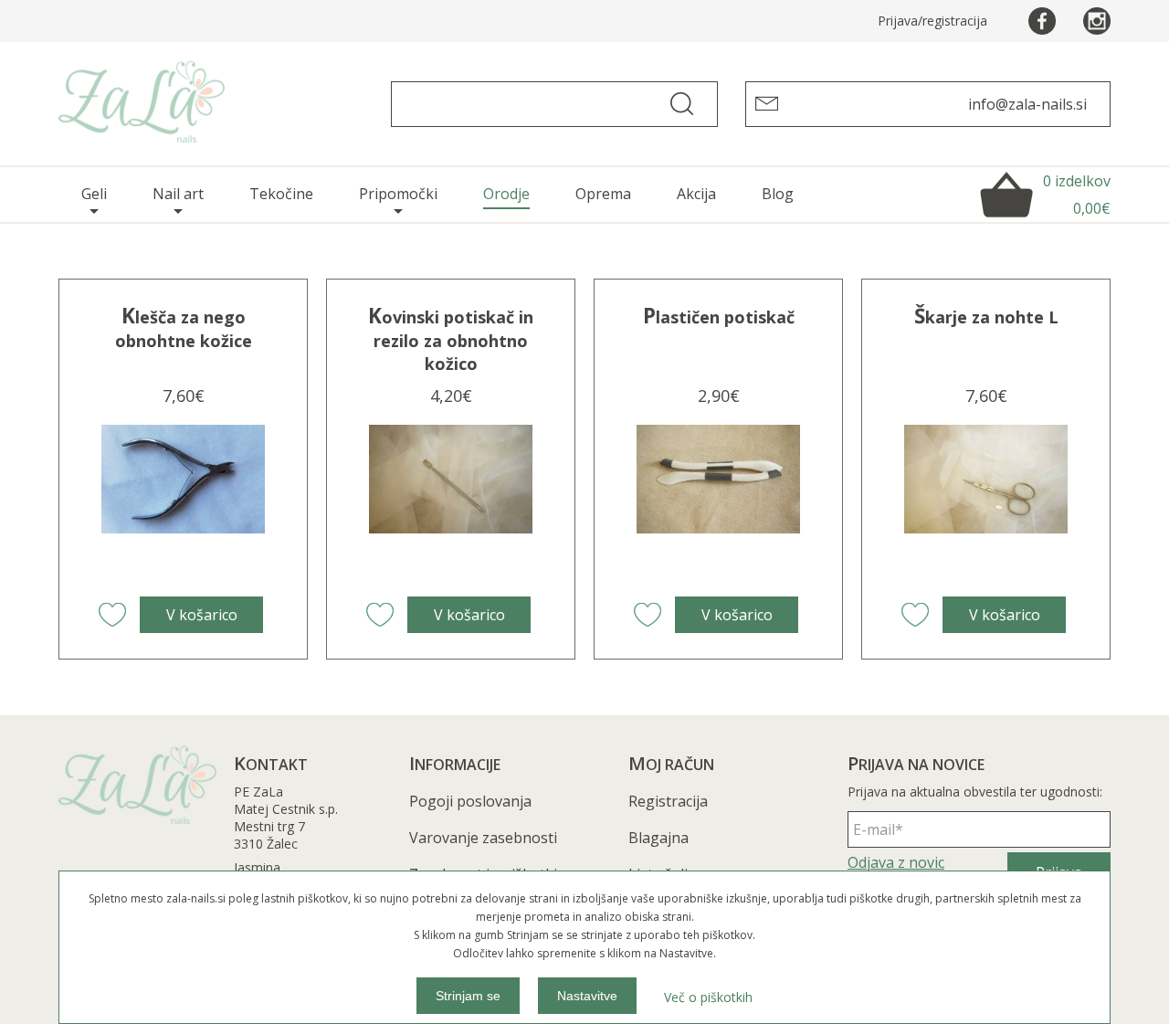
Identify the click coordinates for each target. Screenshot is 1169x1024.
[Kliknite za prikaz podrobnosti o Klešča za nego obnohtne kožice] (182, 506)
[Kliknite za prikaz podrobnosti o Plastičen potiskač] (717, 506)
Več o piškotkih (708, 997)
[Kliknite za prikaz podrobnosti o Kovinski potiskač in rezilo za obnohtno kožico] (450, 506)
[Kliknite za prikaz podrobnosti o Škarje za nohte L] (985, 506)
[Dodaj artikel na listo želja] (112, 614)
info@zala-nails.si (1027, 104)
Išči (689, 104)
